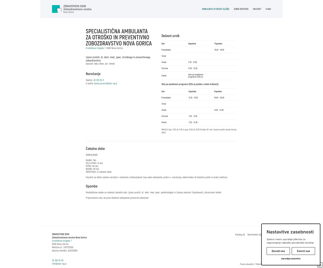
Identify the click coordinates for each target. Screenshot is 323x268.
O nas (268, 9)
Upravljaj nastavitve (291, 258)
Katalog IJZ (240, 234)
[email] (105, 83)
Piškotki (259, 264)
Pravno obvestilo (246, 264)
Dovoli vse (278, 251)
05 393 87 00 (57, 260)
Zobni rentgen (241, 9)
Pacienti (257, 9)
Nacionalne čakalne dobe (259, 234)
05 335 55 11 (98, 80)
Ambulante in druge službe (215, 9)
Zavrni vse (303, 251)
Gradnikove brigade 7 (62, 240)
